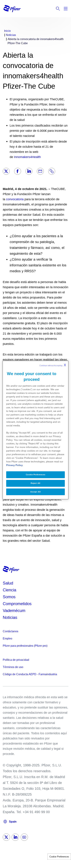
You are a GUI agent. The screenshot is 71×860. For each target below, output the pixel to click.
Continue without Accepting (52, 365)
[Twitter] (6, 171)
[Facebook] (17, 171)
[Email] (40, 171)
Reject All (35, 483)
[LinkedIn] (29, 171)
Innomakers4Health (27, 157)
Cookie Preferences (59, 856)
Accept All (35, 492)
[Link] (51, 171)
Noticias (10, 617)
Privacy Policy (14, 465)
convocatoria (15, 199)
